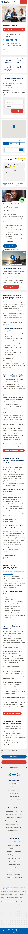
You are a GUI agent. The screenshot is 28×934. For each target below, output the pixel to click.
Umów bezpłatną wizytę (11, 287)
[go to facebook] (9, 775)
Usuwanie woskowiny (14, 800)
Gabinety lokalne (14, 839)
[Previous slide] (2, 169)
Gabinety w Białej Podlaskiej (14, 877)
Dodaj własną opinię (19, 184)
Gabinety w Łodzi (14, 848)
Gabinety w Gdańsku (14, 858)
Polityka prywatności (17, 887)
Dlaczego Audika (14, 783)
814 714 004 (14, 757)
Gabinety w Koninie (14, 868)
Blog (14, 803)
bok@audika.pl (14, 767)
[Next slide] (25, 169)
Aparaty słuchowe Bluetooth (14, 817)
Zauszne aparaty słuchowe (14, 834)
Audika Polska (14, 780)
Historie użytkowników (14, 790)
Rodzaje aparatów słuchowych (14, 811)
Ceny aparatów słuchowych (14, 827)
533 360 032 (11, 40)
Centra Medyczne (14, 796)
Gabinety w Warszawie (14, 842)
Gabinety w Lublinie (14, 861)
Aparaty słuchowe (14, 808)
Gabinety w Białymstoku (14, 874)
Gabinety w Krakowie (14, 845)
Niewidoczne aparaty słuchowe (14, 821)
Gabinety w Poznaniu (14, 855)
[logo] (5, 2)
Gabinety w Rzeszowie (14, 864)
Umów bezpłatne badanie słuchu (14, 30)
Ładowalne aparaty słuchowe (14, 824)
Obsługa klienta (14, 793)
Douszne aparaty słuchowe (14, 814)
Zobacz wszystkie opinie (8, 184)
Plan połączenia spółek (10, 888)
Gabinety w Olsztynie (14, 871)
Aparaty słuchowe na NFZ (14, 830)
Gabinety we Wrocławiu (14, 851)
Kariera (14, 787)
